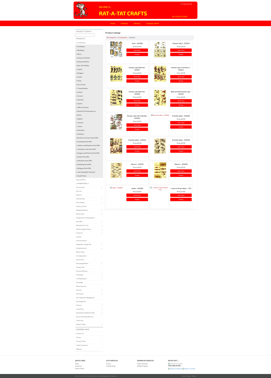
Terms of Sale (79, 368)
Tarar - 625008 (137, 43)
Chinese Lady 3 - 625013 (180, 43)
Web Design (104, 376)
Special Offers (81, 180)
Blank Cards (80, 214)
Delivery (137, 23)
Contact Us (80, 333)
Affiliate (79, 349)
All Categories (111, 37)
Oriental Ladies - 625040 (181, 116)
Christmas (81, 46)
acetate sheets (81, 240)
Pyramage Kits (81, 301)
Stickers (79, 305)
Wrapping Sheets (82, 210)
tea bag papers (81, 256)
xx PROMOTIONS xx (82, 183)
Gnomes (80, 122)
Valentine (81, 130)
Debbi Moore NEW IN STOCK (85, 313)
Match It (79, 195)
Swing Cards (80, 267)
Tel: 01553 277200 (179, 16)
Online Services (81, 286)
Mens (79, 54)
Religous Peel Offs (84, 168)
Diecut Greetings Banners (84, 317)
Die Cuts (79, 191)
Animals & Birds (83, 62)
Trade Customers (82, 345)
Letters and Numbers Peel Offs (88, 145)
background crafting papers (85, 218)
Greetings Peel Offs (84, 141)
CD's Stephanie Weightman (85, 298)
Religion (80, 73)
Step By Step (80, 199)
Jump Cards (80, 259)
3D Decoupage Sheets (83, 229)
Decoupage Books (82, 263)
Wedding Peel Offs (84, 164)
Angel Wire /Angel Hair (83, 244)
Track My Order (111, 366)
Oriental (80, 100)
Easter (79, 77)
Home (112, 23)
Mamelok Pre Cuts (82, 225)
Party (79, 81)
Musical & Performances (86, 111)
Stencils (79, 290)
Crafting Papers (81, 278)
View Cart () (187, 4)
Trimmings (79, 275)
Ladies (79, 69)
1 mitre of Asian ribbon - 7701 (181, 188)
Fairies (79, 92)
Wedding (80, 50)
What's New (80, 252)
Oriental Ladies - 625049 (181, 140)
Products (124, 23)
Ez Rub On (79, 233)
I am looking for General (86, 172)
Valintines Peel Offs (84, 161)
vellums (79, 237)
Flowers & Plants (83, 58)
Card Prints (80, 309)
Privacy (78, 337)
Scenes (80, 96)
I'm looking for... (123, 37)
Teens (79, 126)
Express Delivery (81, 271)
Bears (79, 115)
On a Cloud (81, 84)
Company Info (151, 23)
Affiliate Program (142, 366)
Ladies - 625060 (137, 188)
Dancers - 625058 (180, 164)
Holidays (80, 134)
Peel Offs (79, 221)
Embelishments (81, 248)
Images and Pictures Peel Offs (88, 153)
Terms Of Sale (81, 341)
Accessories (80, 187)
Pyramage (79, 282)
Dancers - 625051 (137, 164)
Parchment (80, 294)
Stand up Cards (81, 206)
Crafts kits (79, 320)
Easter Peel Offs (83, 157)
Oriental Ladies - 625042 (137, 140)
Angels (80, 119)
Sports (79, 103)
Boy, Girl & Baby (83, 65)
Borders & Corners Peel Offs (87, 138)
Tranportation (82, 88)
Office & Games (83, 107)
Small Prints (81, 176)
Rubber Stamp (81, 324)
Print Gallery (80, 202)
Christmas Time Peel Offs (86, 149)
